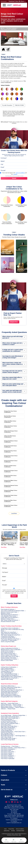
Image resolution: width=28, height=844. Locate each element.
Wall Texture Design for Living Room (10, 635)
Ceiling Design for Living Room (9, 678)
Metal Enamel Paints (6, 706)
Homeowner (4, 1)
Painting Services (6, 746)
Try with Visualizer (7, 105)
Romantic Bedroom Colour (8, 621)
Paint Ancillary (18, 706)
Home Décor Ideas (6, 724)
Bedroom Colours (5, 613)
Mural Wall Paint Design (7, 735)
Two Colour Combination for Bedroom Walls (12, 610)
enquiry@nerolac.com (16, 822)
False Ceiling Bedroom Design (9, 674)
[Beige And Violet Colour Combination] (11, 89)
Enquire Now (14, 321)
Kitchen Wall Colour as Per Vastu (9, 656)
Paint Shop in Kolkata (7, 753)
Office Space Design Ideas (8, 727)
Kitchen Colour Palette (7, 660)
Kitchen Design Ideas (7, 719)
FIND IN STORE (19, 105)
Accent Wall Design (6, 715)
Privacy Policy (11, 828)
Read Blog (3, 547)
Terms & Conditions (20, 828)
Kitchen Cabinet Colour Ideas (9, 655)
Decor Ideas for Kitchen (7, 652)
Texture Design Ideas (6, 730)
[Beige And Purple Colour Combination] (2, 93)
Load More (14, 513)
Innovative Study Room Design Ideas (11, 687)
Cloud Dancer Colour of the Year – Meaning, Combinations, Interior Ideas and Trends (8, 545)
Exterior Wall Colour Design (8, 738)
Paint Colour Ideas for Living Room (10, 639)
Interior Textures (19, 707)
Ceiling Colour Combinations (8, 667)
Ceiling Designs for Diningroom (9, 675)
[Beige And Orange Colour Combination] (16, 93)
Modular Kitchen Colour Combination (11, 649)
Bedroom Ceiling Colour (7, 618)
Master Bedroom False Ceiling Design (11, 676)
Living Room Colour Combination (10, 628)
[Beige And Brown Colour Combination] (11, 93)
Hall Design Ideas (20, 735)
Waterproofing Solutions (7, 707)
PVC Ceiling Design (6, 672)
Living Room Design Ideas (8, 637)
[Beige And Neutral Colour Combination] (21, 93)
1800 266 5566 (20, 815)
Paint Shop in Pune (19, 747)
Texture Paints (11, 708)
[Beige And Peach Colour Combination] (2, 98)
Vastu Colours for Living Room (9, 633)
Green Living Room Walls (7, 641)
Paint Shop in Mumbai (7, 747)
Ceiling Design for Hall (7, 671)
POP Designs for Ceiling (7, 669)
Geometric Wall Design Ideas (9, 722)
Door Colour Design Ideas (8, 739)
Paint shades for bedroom (7, 609)
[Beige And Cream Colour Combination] (11, 98)
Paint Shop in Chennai (7, 757)
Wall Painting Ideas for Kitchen (9, 659)
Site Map (13, 830)
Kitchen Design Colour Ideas (8, 657)
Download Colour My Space (17, 1)
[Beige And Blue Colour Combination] (16, 98)
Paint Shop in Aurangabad (8, 749)
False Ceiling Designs (7, 668)
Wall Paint (4, 703)
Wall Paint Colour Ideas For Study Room (12, 690)
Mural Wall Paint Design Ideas (9, 726)
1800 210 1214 (19, 816)
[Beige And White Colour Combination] (2, 89)
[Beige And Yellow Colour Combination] (16, 89)
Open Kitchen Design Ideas (8, 653)
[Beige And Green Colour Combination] (21, 89)
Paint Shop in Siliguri (6, 754)
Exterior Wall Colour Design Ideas (10, 716)
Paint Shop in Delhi (6, 750)
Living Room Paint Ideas (7, 636)
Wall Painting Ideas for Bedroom (9, 614)
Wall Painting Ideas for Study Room (10, 695)
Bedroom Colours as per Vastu (9, 612)
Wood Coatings (17, 704)
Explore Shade (6, 253)
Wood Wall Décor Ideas (7, 734)
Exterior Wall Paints (6, 704)
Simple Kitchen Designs (7, 651)
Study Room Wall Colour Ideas (9, 692)
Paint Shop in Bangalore (7, 755)
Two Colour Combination (11, 28)
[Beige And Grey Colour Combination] (21, 98)
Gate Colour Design (6, 737)
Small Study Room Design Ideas (9, 691)
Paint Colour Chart (20, 731)
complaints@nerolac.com (16, 819)
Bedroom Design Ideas (19, 715)
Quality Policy (6, 830)
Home (3, 28)
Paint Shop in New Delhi (7, 751)
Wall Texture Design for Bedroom (9, 620)
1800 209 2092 (17, 813)
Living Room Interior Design (8, 720)
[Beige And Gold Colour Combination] (7, 98)
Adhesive (3, 708)
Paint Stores (15, 746)
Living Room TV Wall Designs (9, 640)
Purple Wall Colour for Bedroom (9, 617)
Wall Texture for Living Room (8, 632)
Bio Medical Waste (20, 830)
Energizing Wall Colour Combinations (11, 696)
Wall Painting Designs (7, 733)
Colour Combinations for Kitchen (9, 648)
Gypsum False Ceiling (7, 679)
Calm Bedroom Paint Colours (8, 616)
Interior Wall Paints (13, 703)
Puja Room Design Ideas (7, 729)
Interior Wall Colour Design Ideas (10, 718)
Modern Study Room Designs (9, 694)
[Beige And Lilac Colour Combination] (7, 93)
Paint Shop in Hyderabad (7, 758)
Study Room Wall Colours (8, 686)
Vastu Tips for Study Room (8, 688)
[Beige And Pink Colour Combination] (7, 89)
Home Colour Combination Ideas (10, 723)
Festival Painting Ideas (7, 731)
